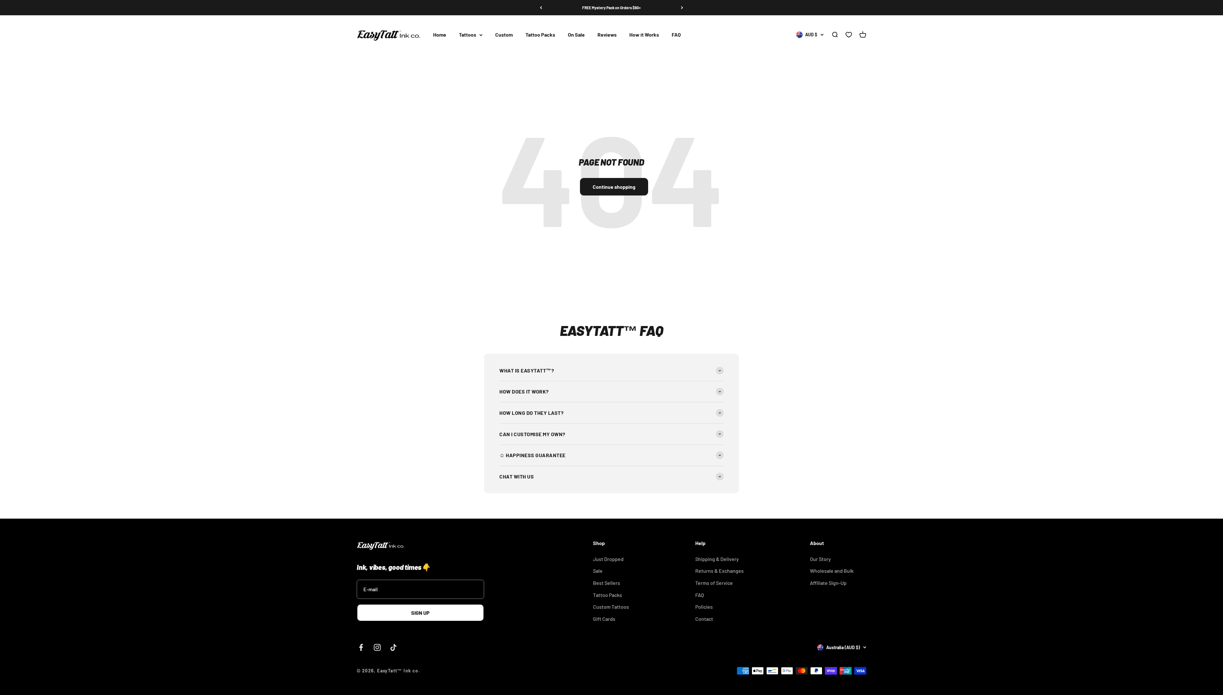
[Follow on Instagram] (377, 647)
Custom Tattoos (611, 607)
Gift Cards (604, 619)
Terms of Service (714, 583)
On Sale (576, 35)
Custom (504, 35)
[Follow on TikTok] (393, 647)
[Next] (682, 7)
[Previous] (541, 7)
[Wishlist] (849, 35)
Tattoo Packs (540, 35)
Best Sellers (606, 583)
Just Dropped (608, 559)
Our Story (820, 559)
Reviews (607, 35)
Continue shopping (614, 187)
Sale (598, 571)
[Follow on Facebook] (361, 647)
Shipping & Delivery (717, 559)
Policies (704, 607)
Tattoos (467, 35)
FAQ (676, 35)
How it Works (644, 35)
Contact (704, 619)
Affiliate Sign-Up (828, 583)
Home (439, 35)
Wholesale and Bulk (832, 571)
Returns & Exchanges (719, 571)
